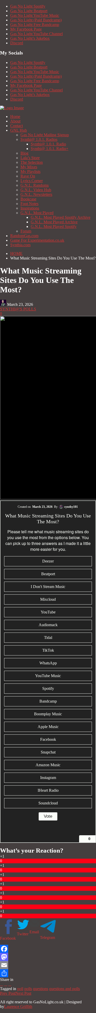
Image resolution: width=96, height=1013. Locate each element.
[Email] (48, 965)
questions (40, 989)
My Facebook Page (26, 29)
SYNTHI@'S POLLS (18, 309)
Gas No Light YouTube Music (34, 15)
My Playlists (30, 171)
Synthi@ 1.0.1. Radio (48, 144)
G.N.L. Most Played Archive (54, 222)
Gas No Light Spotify (27, 6)
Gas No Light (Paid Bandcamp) (36, 20)
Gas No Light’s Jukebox (30, 38)
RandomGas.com (24, 236)
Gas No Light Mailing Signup (44, 135)
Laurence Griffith (18, 1006)
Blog (24, 153)
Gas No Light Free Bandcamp (34, 24)
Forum (25, 231)
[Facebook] (48, 949)
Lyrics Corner (31, 181)
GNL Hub (18, 130)
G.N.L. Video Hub (35, 190)
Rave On (27, 176)
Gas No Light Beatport (28, 11)
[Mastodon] (48, 957)
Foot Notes (29, 203)
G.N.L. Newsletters (36, 194)
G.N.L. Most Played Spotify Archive (60, 217)
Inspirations (29, 208)
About (15, 121)
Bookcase (28, 199)
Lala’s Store (30, 158)
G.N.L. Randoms (34, 185)
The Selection (31, 162)
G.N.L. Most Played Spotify (54, 226)
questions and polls (64, 989)
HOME (16, 253)
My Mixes (28, 167)
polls (28, 989)
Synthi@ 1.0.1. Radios (38, 139)
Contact (16, 126)
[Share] (48, 973)
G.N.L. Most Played (37, 213)
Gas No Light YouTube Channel (36, 34)
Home (15, 116)
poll (20, 989)
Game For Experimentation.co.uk (37, 240)
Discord (16, 43)
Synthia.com (20, 245)
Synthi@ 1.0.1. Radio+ (49, 148)
